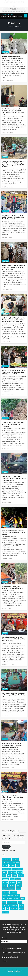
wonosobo (5, 912)
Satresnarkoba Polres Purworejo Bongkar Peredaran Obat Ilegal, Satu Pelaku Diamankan (13, 639)
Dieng (4, 875)
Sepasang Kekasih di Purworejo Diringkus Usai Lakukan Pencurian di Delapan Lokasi (13, 797)
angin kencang (6, 862)
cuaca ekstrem (12, 872)
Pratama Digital (17, 971)
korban (4, 885)
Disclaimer (5, 961)
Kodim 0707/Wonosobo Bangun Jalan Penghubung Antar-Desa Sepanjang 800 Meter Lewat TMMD (13, 372)
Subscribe (6, 847)
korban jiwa (11, 885)
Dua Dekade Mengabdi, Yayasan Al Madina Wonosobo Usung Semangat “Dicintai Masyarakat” (13, 217)
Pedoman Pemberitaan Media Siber (11, 948)
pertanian (16, 898)
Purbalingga (6, 905)
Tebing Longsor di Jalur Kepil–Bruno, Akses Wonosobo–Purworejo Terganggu (13, 424)
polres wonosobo (12, 902)
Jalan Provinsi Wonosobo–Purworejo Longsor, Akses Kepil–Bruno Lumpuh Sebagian (13, 532)
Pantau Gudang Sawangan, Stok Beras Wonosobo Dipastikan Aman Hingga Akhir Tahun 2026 (13, 267)
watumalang (14, 908)
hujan (9, 875)
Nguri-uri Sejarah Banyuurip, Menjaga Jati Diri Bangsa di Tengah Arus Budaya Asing (14, 695)
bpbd (18, 865)
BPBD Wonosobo (7, 869)
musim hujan (6, 892)
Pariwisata (13, 892)
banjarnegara (15, 862)
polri (20, 902)
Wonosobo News (7, 14)
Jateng (12, 879)
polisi (4, 902)
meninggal (11, 888)
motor (18, 888)
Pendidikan (6, 3)
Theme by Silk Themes (14, 974)
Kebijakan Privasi (6, 952)
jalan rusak (5, 879)
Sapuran (21, 905)
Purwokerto (14, 905)
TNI (7, 908)
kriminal (19, 885)
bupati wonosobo (17, 869)
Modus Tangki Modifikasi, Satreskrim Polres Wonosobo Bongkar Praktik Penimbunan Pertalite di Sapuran (13, 319)
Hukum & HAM (13, 3)
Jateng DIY (5, 156)
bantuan (5, 865)
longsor (5, 888)
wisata (21, 908)
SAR (3, 908)
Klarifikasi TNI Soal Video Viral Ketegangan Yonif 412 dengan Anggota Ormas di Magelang (14, 478)
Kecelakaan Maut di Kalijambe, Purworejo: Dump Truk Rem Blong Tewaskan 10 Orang (12, 588)
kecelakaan (12, 882)
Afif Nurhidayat (6, 859)
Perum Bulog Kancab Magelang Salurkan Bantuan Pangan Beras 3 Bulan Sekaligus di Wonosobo (12, 58)
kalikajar (18, 879)
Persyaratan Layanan (19, 952)
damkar (20, 872)
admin (11, 80)
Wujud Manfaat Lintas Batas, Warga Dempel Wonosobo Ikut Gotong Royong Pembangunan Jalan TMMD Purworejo (13, 163)
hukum (14, 875)
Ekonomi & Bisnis (20, 3)
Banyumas (11, 865)
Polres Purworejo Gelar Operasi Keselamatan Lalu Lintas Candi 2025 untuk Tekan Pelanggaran (13, 745)
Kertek (19, 882)
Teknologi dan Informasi (9, 1)
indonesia (21, 875)
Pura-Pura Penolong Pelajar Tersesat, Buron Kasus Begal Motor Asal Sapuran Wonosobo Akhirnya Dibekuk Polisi (13, 111)
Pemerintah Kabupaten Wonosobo (11, 895)
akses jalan (15, 859)
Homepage (10, 26)
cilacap (4, 872)
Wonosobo (5, 52)
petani (22, 898)
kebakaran (5, 882)
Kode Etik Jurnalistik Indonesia (10, 957)
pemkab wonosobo (7, 898)
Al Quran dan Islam (20, 1)
